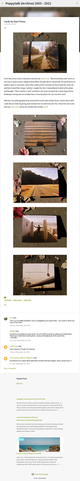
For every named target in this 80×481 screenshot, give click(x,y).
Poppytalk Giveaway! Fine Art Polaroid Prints (31, 399)
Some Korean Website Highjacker (21, 358)
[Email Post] (5, 298)
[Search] (54, 3)
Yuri (11, 318)
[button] (5, 28)
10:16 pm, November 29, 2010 (20, 340)
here (13, 107)
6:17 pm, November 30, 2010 (20, 364)
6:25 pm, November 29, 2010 (20, 325)
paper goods (17, 300)
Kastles (12, 331)
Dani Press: (45, 79)
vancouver (27, 300)
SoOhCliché (14, 346)
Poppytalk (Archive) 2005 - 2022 (28, 3)
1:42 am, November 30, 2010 (20, 352)
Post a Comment (10, 368)
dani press (8, 300)
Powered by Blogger (41, 474)
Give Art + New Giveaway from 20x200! (29, 453)
